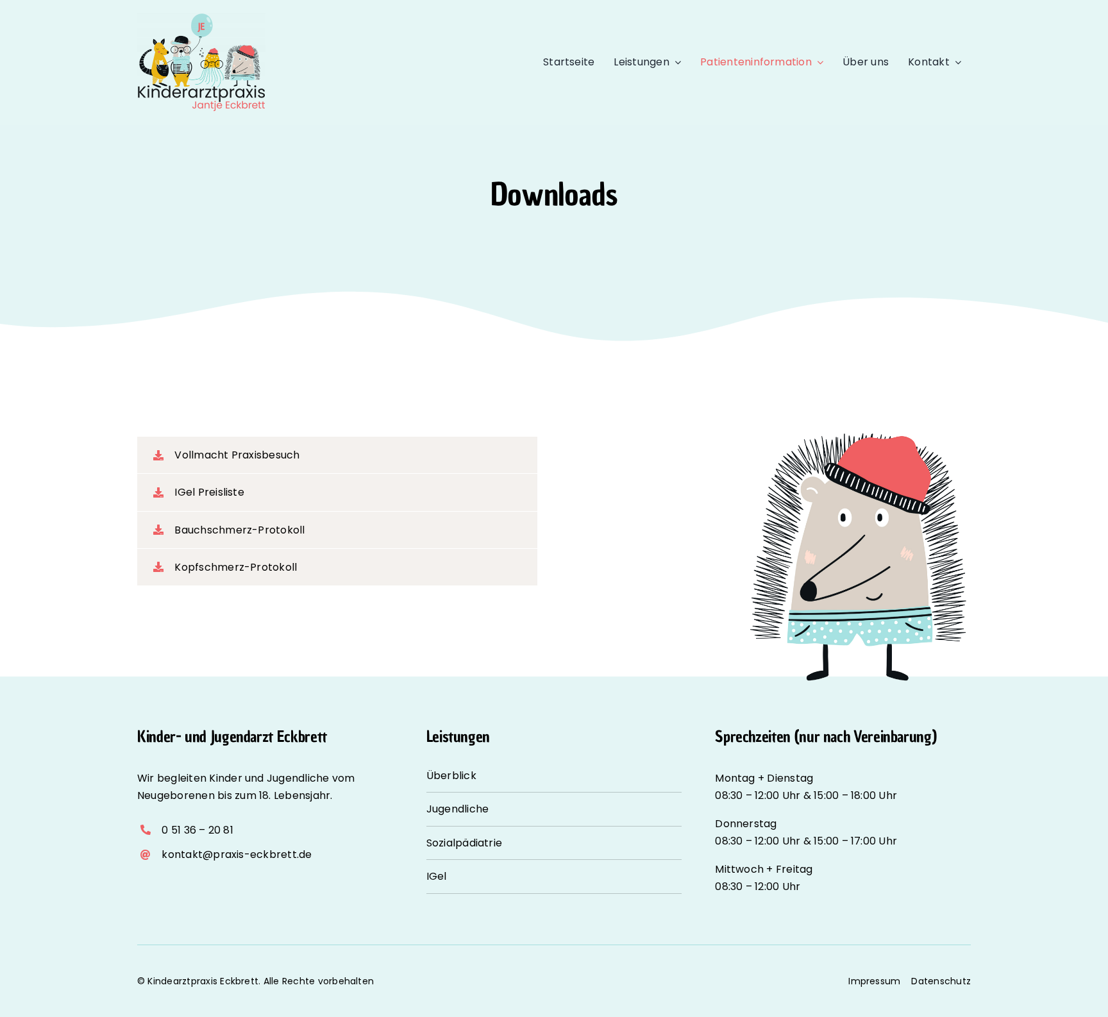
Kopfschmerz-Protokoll (235, 567)
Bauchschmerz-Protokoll (239, 530)
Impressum (874, 981)
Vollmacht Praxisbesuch (236, 455)
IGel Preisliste (209, 492)
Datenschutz (941, 981)
